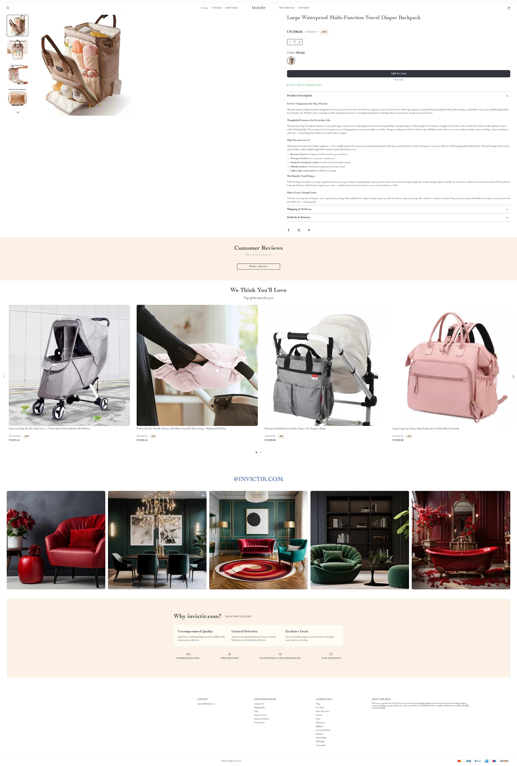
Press (318, 719)
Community (320, 745)
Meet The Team (322, 711)
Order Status (259, 723)
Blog (318, 704)
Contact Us (259, 704)
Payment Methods (261, 719)
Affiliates (319, 727)
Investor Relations (323, 730)
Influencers (320, 723)
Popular (216, 8)
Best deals (232, 8)
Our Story (320, 708)
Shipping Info (259, 708)
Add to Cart (398, 73)
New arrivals (286, 8)
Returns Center (260, 715)
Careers (319, 715)
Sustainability (321, 738)
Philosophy (320, 742)
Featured (303, 8)
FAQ (256, 711)
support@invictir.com (206, 704)
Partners (319, 734)
